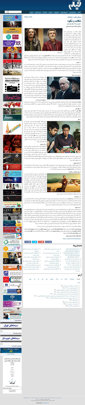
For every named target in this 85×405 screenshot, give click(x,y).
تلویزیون (56, 12)
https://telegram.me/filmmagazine (72, 239)
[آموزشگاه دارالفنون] (12, 211)
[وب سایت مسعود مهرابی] (12, 128)
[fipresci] (12, 117)
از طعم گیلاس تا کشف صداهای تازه (72, 259)
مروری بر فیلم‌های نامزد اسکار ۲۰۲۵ (31, 265)
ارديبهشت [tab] (72, 279)
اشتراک (44, 12)
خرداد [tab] (66, 279)
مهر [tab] (47, 279)
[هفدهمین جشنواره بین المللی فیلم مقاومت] (12, 167)
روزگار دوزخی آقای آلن (73, 306)
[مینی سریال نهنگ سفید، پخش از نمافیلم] (12, 56)
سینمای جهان (64, 12)
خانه (79, 12)
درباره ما (36, 398)
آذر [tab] (38, 279)
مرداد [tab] (57, 279)
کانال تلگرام (26, 398)
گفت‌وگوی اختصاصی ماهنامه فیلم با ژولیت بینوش (67, 292)
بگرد (6, 12)
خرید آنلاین (38, 12)
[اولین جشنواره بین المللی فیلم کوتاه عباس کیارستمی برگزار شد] (12, 84)
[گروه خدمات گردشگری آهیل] (12, 173)
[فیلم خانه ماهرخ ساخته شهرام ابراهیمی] (12, 98)
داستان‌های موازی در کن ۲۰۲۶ (73, 265)
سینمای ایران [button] (72, 12)
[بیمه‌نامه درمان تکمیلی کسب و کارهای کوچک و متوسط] (12, 18)
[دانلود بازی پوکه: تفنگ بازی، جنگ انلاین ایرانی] (12, 50)
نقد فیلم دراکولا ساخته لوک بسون (73, 261)
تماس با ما (31, 398)
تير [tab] (61, 279)
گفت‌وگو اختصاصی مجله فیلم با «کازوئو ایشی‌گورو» (67, 290)
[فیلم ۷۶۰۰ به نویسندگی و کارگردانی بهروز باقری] (12, 72)
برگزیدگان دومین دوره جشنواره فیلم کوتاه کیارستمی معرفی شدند (52, 266)
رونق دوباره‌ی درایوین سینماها (71, 302)
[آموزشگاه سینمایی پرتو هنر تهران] (12, 159)
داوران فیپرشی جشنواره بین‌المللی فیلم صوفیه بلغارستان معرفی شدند (31, 262)
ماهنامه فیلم (38, 399)
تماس (31, 12)
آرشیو (50, 12)
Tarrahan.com (45, 403)
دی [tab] (34, 279)
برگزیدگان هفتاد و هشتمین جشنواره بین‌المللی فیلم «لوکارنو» (52, 262)
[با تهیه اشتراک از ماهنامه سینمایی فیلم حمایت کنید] (12, 30)
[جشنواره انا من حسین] (12, 204)
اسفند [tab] (78, 283)
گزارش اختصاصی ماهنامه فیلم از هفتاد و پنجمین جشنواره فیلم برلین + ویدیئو (30, 268)
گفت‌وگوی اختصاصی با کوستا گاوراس (51, 269)
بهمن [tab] (30, 279)
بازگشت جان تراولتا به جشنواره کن (73, 263)
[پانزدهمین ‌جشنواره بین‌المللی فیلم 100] (12, 24)
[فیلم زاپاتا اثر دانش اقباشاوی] (12, 144)
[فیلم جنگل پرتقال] (12, 111)
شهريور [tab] (51, 279)
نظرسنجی (41, 398)
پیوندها (53, 398)
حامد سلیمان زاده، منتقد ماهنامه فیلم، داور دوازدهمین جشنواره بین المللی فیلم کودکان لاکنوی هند (57, 296)
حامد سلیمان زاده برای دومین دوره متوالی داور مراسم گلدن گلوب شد (63, 298)
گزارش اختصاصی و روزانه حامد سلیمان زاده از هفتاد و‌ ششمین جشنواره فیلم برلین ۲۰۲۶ (72, 269)
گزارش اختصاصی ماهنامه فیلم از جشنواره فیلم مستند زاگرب (65, 294)
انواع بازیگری (75, 300)
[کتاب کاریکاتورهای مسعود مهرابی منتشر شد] (12, 64)
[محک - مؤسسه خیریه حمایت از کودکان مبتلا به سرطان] (12, 37)
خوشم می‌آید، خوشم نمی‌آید (72, 304)
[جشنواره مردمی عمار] (12, 180)
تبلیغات (45, 398)
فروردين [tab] (78, 279)
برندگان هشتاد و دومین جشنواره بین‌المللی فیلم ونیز (52, 258)
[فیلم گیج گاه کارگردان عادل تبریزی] (12, 105)
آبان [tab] (42, 279)
